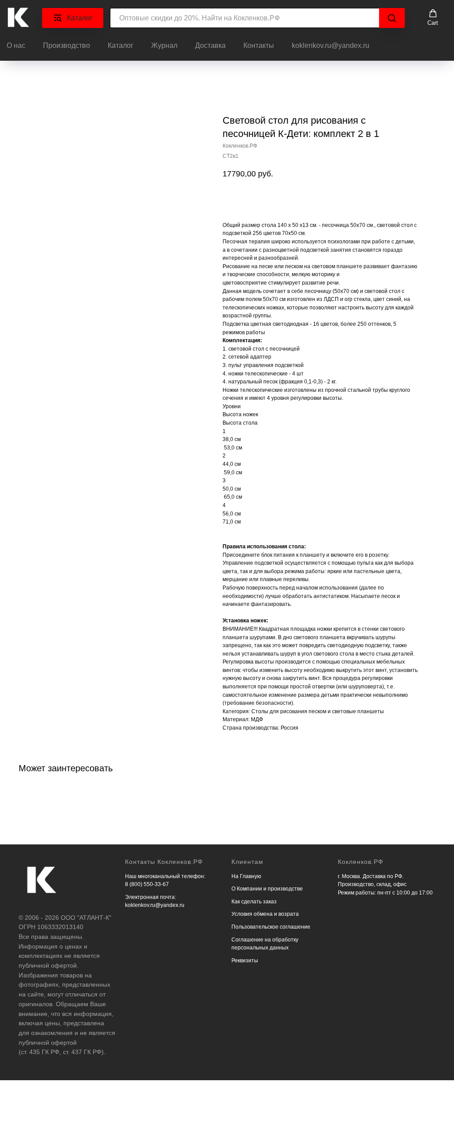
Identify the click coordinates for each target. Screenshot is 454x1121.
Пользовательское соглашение (270, 927)
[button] (432, 17)
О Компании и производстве (267, 889)
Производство (66, 45)
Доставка (210, 45)
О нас (16, 45)
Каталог (120, 45)
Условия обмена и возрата (265, 914)
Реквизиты (244, 960)
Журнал (164, 45)
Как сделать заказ (254, 901)
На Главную (246, 876)
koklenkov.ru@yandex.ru (330, 45)
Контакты (258, 45)
